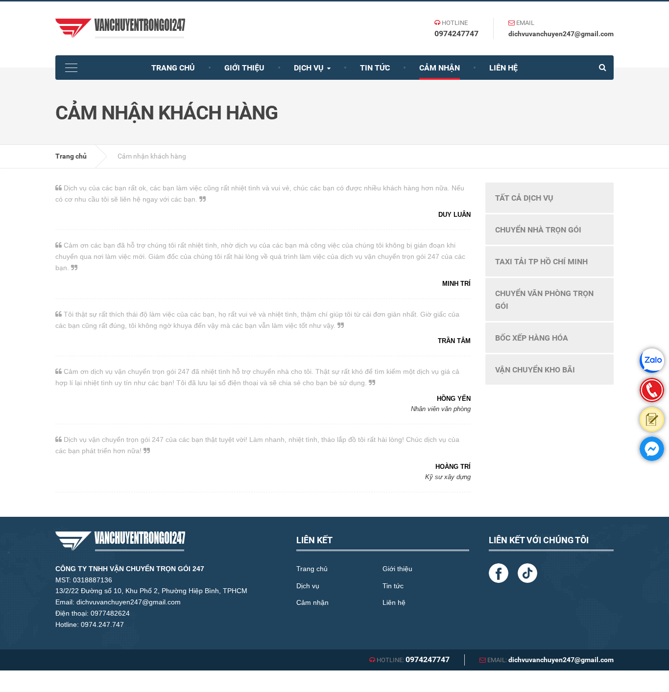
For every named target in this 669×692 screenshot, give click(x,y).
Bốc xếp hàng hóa (531, 338)
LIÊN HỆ (503, 67)
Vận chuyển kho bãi (535, 369)
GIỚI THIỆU (244, 67)
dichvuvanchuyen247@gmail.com (561, 34)
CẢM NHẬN (439, 67)
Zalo (652, 360)
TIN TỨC (375, 67)
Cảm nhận (312, 602)
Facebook (498, 573)
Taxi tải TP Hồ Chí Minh (541, 261)
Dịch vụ (307, 586)
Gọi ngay (652, 390)
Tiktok (527, 573)
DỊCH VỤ (310, 67)
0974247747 (456, 33)
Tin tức (393, 586)
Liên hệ (394, 602)
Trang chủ (71, 156)
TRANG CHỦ (173, 67)
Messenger (652, 449)
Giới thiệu (397, 569)
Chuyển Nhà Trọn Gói (538, 229)
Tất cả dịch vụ (524, 198)
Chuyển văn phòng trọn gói (544, 300)
